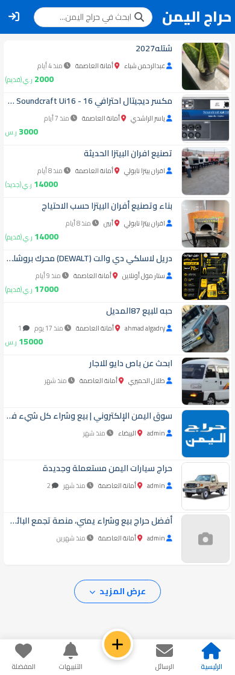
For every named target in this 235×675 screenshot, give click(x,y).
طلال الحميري (146, 381)
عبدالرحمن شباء (144, 66)
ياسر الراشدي (148, 118)
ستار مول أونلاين (143, 276)
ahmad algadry (145, 328)
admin (156, 433)
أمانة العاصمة (94, 66)
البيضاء (127, 433)
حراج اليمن (196, 17)
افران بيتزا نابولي (144, 171)
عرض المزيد (122, 591)
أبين (108, 223)
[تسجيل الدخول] (14, 17)
